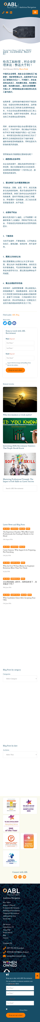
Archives (6, 750)
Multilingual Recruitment (11, 911)
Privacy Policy (23, 365)
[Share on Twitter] (5, 323)
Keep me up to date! (15, 370)
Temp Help (6, 930)
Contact (5, 938)
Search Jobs (7, 919)
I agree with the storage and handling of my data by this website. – (19, 1009)
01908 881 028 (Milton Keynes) (18, 952)
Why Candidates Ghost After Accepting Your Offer (19, 599)
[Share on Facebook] (10, 323)
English (22, 529)
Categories (6, 674)
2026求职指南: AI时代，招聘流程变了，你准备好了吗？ (20, 583)
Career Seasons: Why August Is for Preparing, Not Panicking (19, 551)
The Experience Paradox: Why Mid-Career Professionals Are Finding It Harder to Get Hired (18, 534)
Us (11, 932)
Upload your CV (8, 927)
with (8, 932)
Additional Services (9, 916)
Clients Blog (15, 563)
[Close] (37, 976)
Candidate (14, 529)
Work (5, 932)
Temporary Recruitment (11, 913)
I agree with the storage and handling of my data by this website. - (19, 364)
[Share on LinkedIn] (14, 323)
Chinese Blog (15, 579)
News (28, 529)
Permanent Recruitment (11, 908)
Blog (4, 935)
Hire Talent (7, 902)
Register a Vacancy (9, 905)
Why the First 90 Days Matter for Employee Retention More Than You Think (18, 567)
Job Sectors (6, 924)
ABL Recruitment (10, 5)
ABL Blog (15, 315)
